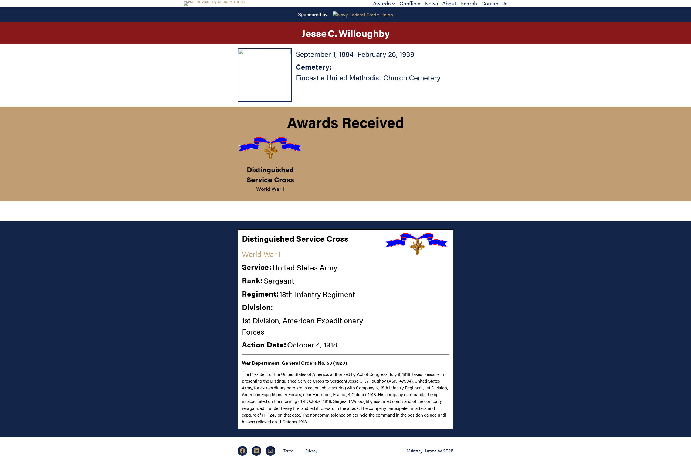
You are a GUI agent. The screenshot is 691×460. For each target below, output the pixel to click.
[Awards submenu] (393, 3)
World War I (270, 189)
